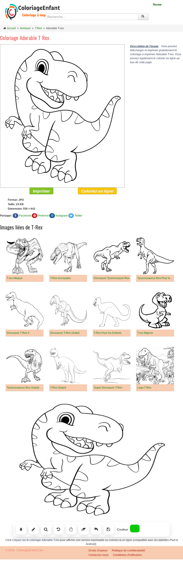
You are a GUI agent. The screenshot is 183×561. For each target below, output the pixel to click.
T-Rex (38, 28)
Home (157, 4)
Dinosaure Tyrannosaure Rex (111, 278)
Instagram (62, 215)
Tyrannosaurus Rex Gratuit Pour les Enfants (33, 387)
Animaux (25, 28)
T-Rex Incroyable (60, 278)
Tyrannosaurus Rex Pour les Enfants (159, 278)
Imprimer (41, 191)
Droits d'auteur (98, 550)
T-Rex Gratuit (58, 387)
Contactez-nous (99, 555)
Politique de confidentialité (128, 550)
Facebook (25, 215)
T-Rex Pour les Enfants (107, 332)
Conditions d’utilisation (127, 555)
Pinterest (43, 215)
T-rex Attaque (15, 278)
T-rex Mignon (145, 332)
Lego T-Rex (144, 387)
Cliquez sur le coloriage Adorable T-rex (35, 540)
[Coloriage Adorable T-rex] (62, 115)
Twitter (78, 215)
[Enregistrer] (109, 529)
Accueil (11, 28)
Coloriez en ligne (97, 191)
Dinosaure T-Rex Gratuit (64, 332)
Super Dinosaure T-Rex (108, 387)
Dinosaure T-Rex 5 (18, 332)
